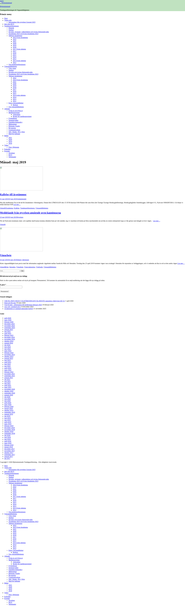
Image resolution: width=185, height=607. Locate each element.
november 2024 (9, 339)
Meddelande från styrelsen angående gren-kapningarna (30, 212)
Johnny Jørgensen (23, 260)
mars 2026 (7, 320)
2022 (14, 39)
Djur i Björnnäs (14, 147)
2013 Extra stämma (19, 61)
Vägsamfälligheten (10, 66)
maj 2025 (7, 331)
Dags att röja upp (10, 303)
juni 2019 (7, 418)
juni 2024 (7, 347)
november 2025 (9, 326)
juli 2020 (7, 397)
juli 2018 (7, 435)
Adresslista (16, 114)
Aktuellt (2, 208)
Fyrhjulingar (13, 118)
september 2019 (9, 412)
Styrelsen (12, 153)
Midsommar (13, 124)
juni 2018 (7, 437)
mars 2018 (7, 443)
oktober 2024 (8, 341)
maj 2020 (7, 401)
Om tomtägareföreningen (17, 64)
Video (6, 145)
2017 (14, 51)
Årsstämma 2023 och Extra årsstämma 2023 (23, 34)
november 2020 (9, 389)
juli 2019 (7, 416)
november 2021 (9, 374)
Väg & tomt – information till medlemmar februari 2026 (23, 305)
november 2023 (9, 354)
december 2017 (9, 449)
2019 (14, 45)
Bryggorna (12, 128)
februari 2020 (8, 406)
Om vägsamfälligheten (16, 107)
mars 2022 (7, 370)
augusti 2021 (8, 378)
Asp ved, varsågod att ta (12, 307)
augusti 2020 (8, 395)
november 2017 (9, 451)
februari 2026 (8, 322)
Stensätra (12, 267)
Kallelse (16, 208)
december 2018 (9, 428)
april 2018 (7, 441)
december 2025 (9, 324)
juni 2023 (7, 360)
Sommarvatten (13, 120)
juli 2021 (7, 380)
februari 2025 (8, 335)
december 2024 (9, 337)
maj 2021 (7, 383)
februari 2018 (8, 445)
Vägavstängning (29, 267)
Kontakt (7, 151)
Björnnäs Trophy (14, 126)
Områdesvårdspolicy (15, 122)
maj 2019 (7, 420)
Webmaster (12, 157)
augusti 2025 (8, 329)
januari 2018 (8, 447)
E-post (3, 285)
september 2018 (9, 433)
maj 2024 (7, 349)
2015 (14, 55)
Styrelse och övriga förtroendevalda (21, 72)
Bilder (6, 136)
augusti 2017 (8, 456)
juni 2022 (7, 364)
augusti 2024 (8, 343)
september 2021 (9, 376)
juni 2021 (7, 381)
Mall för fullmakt (14, 134)
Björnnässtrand (5, 6)
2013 (14, 59)
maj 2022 (7, 366)
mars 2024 (7, 351)
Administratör (21, 199)
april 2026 (7, 318)
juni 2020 (7, 399)
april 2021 (7, 385)
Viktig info (8, 20)
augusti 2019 (8, 414)
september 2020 (9, 393)
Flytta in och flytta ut (16, 111)
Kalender (7, 149)
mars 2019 (7, 424)
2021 (14, 41)
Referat (15, 105)
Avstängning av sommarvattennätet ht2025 (18, 309)
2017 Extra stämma (19, 49)
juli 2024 (7, 345)
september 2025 (9, 328)
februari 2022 (8, 372)
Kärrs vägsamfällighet (16, 103)
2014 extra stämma (19, 95)
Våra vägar (12, 68)
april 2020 (7, 403)
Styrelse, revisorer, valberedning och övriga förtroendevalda (29, 32)
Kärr (6, 267)
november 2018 (9, 430)
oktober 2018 (8, 431)
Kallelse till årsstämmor (13, 194)
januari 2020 (8, 408)
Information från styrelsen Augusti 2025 (22, 22)
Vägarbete (5, 255)
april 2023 (7, 362)
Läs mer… (17, 204)
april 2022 (7, 368)
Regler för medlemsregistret (22, 116)
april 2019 (7, 422)
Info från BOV (9, 24)
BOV (10, 155)
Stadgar (11, 30)
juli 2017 (7, 458)
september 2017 (9, 455)
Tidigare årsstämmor (15, 36)
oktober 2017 (8, 453)
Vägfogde (39, 267)
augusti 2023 (8, 358)
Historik (11, 28)
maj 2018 (7, 439)
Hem (6, 18)
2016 (14, 53)
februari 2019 (8, 426)
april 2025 (7, 333)
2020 (14, 43)
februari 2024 (8, 353)
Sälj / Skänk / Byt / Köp (17, 132)
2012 (14, 62)
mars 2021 (7, 387)
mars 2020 (7, 405)
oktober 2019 (8, 410)
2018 (14, 47)
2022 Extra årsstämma (20, 37)
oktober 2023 (8, 356)
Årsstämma (9, 208)
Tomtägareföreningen (11, 26)
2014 (14, 57)
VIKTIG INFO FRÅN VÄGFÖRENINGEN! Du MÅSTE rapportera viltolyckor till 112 (34, 301)
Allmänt (7, 109)
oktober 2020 (8, 391)
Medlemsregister (14, 113)
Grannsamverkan (14, 130)
